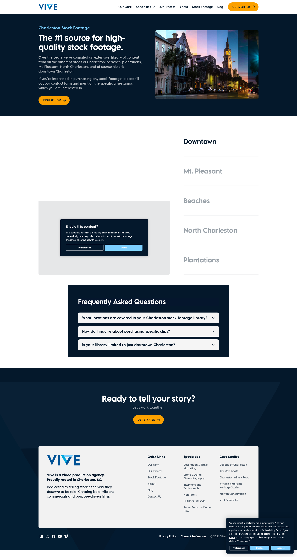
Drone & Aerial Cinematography (194, 476)
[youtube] (60, 536)
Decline (259, 548)
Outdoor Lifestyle (194, 501)
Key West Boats (229, 471)
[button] (145, 6)
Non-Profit (190, 494)
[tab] (221, 141)
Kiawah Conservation (233, 493)
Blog (220, 7)
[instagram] (47, 536)
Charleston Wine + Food (234, 477)
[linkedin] (41, 536)
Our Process (166, 7)
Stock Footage (202, 7)
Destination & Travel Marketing (196, 466)
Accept (281, 548)
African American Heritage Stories (231, 485)
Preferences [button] (243, 541)
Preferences (239, 548)
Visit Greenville (229, 500)
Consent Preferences (193, 536)
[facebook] (53, 536)
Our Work (125, 7)
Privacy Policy (168, 536)
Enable (123, 248)
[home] (47, 7)
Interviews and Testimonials (192, 486)
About (183, 7)
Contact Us (154, 496)
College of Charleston (233, 464)
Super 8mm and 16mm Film (198, 509)
